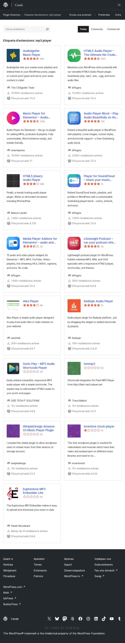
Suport (68, 564)
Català (15, 618)
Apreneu (69, 558)
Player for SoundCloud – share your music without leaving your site (101, 178)
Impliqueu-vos (103, 558)
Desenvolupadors (74, 570)
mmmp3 (89, 363)
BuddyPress (12, 604)
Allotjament (9, 570)
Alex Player (31, 301)
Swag (99, 576)
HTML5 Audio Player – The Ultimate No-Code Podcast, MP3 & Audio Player (99, 53)
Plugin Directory (12, 14)
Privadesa (9, 576)
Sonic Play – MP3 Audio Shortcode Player (39, 365)
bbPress (9, 598)
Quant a (8, 558)
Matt (7, 592)
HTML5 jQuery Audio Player (33, 178)
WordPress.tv (73, 576)
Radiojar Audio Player (98, 301)
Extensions (40, 570)
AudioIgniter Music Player (31, 52)
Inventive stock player (99, 426)
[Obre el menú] (120, 5)
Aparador (39, 558)
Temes (38, 564)
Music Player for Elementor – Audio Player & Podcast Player (39, 115)
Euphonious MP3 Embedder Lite (34, 490)
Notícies (8, 564)
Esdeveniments (104, 564)
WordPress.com (14, 587)
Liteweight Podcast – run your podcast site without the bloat (98, 240)
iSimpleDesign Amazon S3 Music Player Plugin (39, 428)
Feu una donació (106, 570)
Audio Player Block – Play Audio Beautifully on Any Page (101, 115)
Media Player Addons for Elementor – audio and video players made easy (40, 240)
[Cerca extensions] (47, 29)
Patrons (38, 576)
